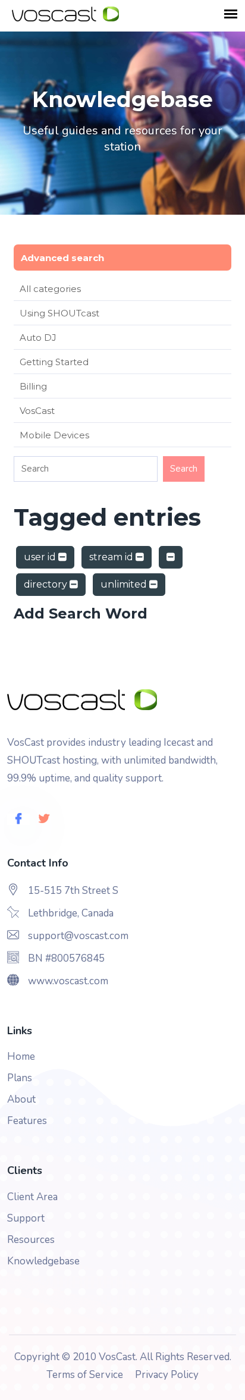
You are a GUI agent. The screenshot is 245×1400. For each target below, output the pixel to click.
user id (41, 557)
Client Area (32, 1197)
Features (27, 1121)
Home (21, 1056)
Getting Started (54, 362)
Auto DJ (38, 337)
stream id (112, 557)
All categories (50, 288)
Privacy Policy (167, 1375)
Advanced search (62, 257)
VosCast (37, 410)
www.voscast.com (68, 981)
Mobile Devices (54, 435)
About (21, 1099)
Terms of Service (84, 1375)
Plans (19, 1078)
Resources (31, 1240)
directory (47, 584)
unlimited (124, 584)
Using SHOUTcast (59, 313)
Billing (33, 386)
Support (26, 1218)
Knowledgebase (43, 1261)
